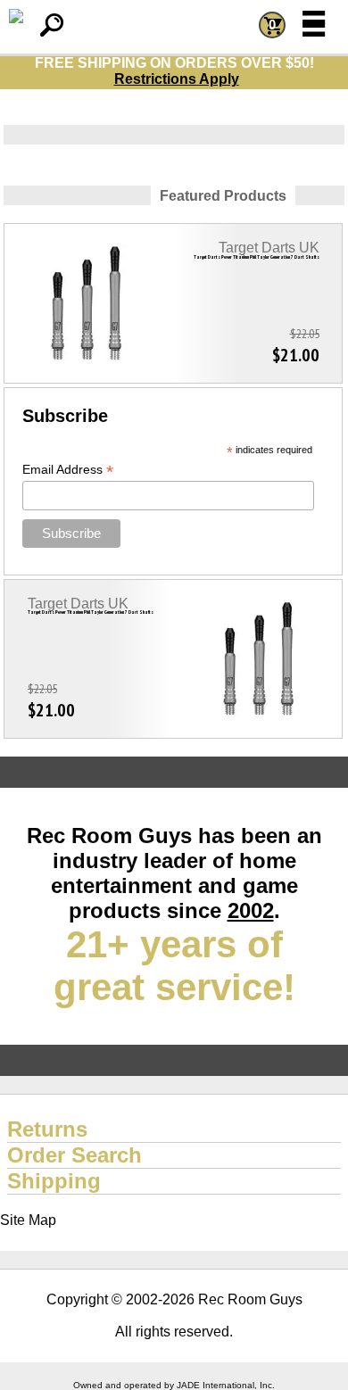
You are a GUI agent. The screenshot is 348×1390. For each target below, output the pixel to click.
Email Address (67, 469)
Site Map (28, 1220)
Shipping (54, 1181)
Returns (47, 1129)
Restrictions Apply (176, 79)
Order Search (74, 1155)
